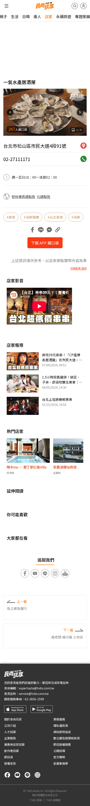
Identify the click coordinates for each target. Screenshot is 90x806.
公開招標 (59, 751)
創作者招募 (11, 751)
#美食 (10, 217)
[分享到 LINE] (41, 230)
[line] (27, 775)
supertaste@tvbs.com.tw (36, 688)
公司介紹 (10, 725)
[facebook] (7, 775)
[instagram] (37, 775)
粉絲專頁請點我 (23, 196)
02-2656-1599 (34, 699)
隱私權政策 (60, 725)
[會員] (83, 6)
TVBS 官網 (36, 800)
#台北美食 (55, 217)
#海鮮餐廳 (31, 217)
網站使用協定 (62, 732)
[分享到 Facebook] (32, 230)
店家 (48, 16)
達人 (37, 16)
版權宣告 (10, 763)
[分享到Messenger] (49, 230)
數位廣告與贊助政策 (66, 738)
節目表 (8, 757)
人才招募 (10, 732)
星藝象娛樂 (60, 763)
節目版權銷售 (62, 744)
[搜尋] (75, 6)
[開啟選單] (6, 6)
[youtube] (17, 775)
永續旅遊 (63, 16)
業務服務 (59, 719)
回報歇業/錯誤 (79, 268)
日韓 (26, 16)
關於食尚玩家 (13, 719)
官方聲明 (59, 757)
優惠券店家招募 (14, 744)
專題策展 (82, 16)
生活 (14, 16)
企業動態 (10, 738)
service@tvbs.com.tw (34, 693)
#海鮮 (75, 217)
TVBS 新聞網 (53, 800)
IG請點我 (43, 196)
